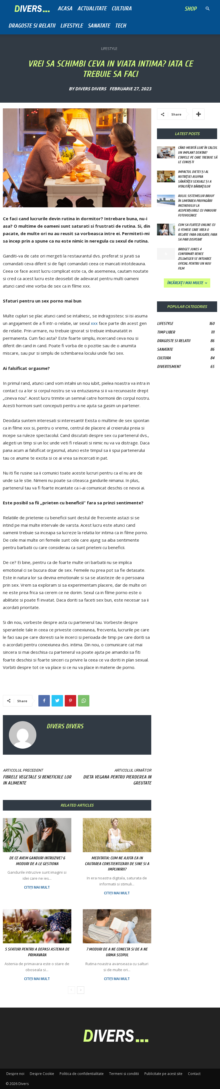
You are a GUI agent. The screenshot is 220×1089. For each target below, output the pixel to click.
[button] (207, 8)
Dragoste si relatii (31, 25)
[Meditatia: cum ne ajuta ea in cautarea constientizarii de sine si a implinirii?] (117, 835)
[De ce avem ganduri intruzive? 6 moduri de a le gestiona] (37, 835)
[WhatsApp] (83, 701)
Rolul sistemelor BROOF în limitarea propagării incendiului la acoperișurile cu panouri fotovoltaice (197, 205)
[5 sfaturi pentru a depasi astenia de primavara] (37, 926)
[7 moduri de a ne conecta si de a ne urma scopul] (117, 926)
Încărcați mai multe (185, 282)
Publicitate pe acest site (163, 1073)
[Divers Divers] (24, 735)
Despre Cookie (42, 1073)
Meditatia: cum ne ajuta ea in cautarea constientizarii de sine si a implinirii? (117, 864)
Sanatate (99, 25)
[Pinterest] (70, 701)
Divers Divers (90, 89)
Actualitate (91, 8)
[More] (198, 114)
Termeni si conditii (124, 1073)
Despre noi (15, 1073)
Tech (120, 25)
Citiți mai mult (37, 887)
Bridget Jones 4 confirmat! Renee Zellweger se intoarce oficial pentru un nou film (194, 258)
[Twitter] (57, 701)
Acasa (65, 8)
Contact (194, 1073)
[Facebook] (44, 701)
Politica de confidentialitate (82, 1073)
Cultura (121, 8)
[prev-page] (71, 990)
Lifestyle (71, 25)
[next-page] (80, 990)
